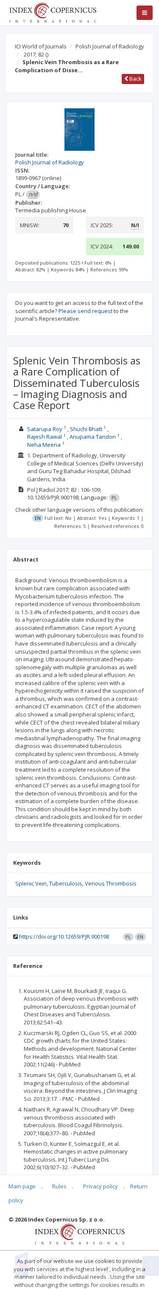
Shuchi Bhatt (86, 429)
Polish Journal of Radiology (109, 46)
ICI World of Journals (41, 46)
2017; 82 (36, 54)
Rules (59, 1186)
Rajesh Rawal (44, 436)
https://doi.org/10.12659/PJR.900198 (64, 936)
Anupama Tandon (93, 436)
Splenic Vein (31, 883)
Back (135, 78)
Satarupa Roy (44, 429)
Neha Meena (44, 444)
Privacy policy (100, 1186)
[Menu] (145, 13)
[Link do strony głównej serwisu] (52, 12)
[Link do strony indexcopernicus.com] (79, 1234)
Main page (22, 1186)
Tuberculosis (65, 883)
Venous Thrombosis (111, 883)
